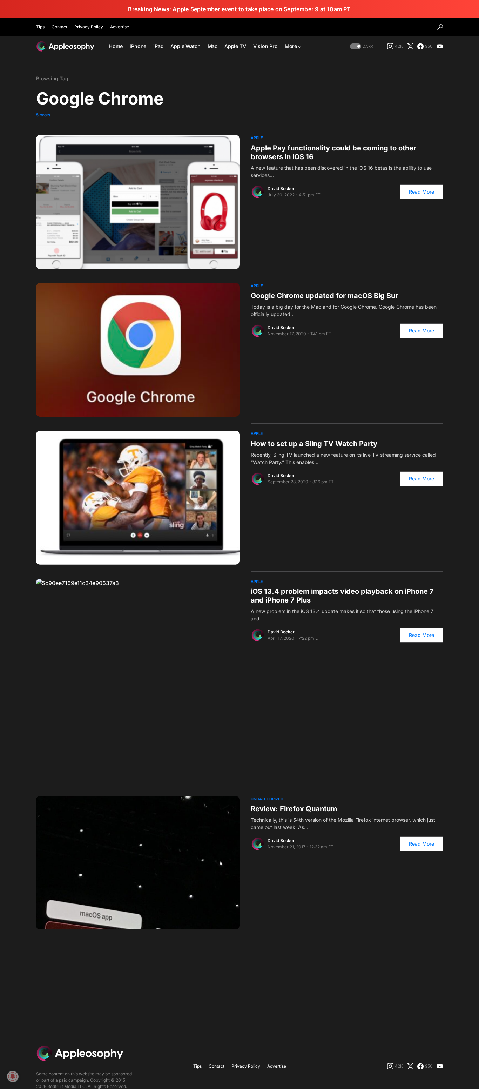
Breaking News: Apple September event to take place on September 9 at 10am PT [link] (239, 9)
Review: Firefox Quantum (294, 809)
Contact (59, 26)
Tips (40, 26)
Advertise (119, 26)
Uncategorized (267, 798)
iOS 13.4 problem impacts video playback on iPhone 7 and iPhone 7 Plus (342, 595)
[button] (440, 27)
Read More (421, 192)
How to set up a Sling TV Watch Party (314, 443)
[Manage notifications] (12, 1076)
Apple (257, 137)
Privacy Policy (88, 26)
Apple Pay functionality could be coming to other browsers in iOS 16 (333, 152)
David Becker (281, 188)
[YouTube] (440, 46)
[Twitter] (410, 46)
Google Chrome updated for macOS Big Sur (324, 295)
